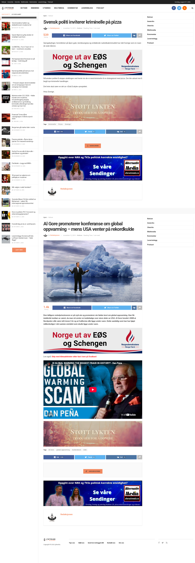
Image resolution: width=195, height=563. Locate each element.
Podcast (50, 2)
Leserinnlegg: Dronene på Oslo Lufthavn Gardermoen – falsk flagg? (22, 238)
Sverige (68, 124)
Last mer (19, 250)
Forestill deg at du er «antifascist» (24, 224)
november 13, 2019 (69, 28)
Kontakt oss (111, 543)
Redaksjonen (55, 28)
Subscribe (94, 146)
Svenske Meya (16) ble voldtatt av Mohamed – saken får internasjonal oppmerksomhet (24, 201)
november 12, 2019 (69, 235)
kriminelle (52, 124)
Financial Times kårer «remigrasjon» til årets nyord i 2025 (22, 117)
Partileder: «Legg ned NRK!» (21, 163)
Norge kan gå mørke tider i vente (23, 127)
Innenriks (10, 2)
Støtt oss (81, 543)
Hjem (45, 16)
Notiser (4, 2)
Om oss (121, 543)
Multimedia (24, 2)
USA (85, 450)
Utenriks (17, 2)
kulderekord (76, 450)
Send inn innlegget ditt (96, 543)
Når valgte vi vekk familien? (21, 187)
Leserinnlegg (42, 2)
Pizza (60, 124)
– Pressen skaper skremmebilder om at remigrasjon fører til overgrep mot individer (23, 85)
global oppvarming (63, 450)
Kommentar (33, 2)
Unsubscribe (94, 471)
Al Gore (51, 450)
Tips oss (72, 543)
